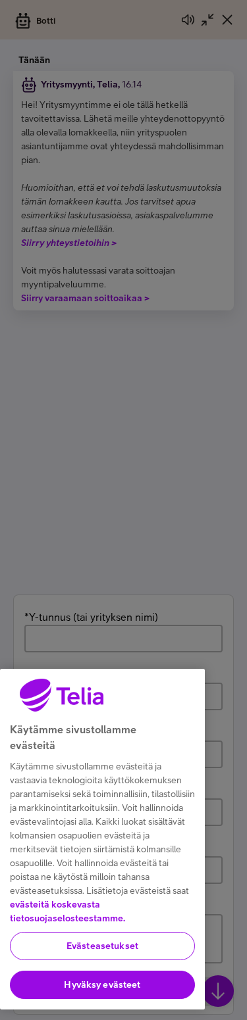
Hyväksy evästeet (102, 984)
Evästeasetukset (102, 945)
